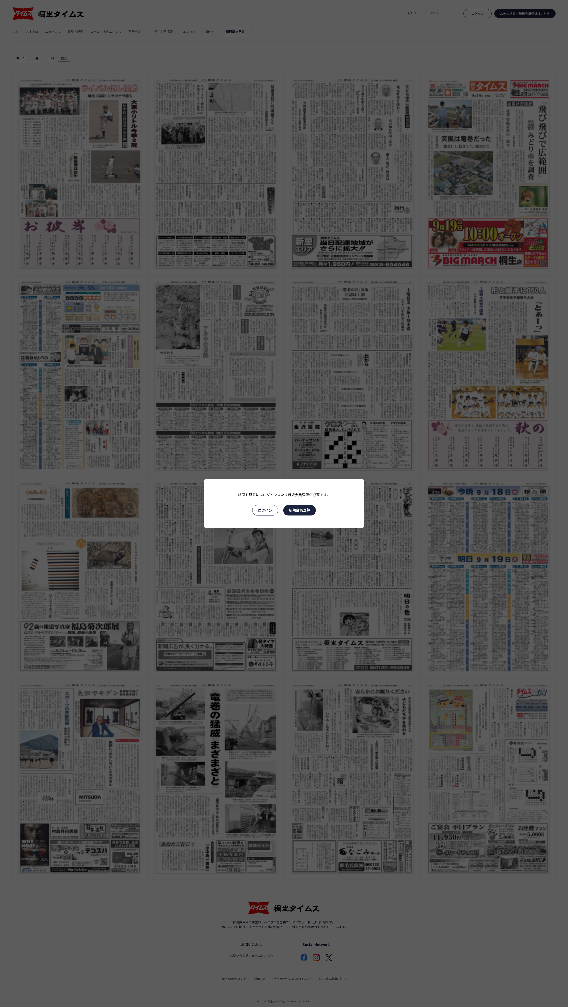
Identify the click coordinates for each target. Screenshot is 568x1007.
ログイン (265, 510)
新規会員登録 (299, 510)
